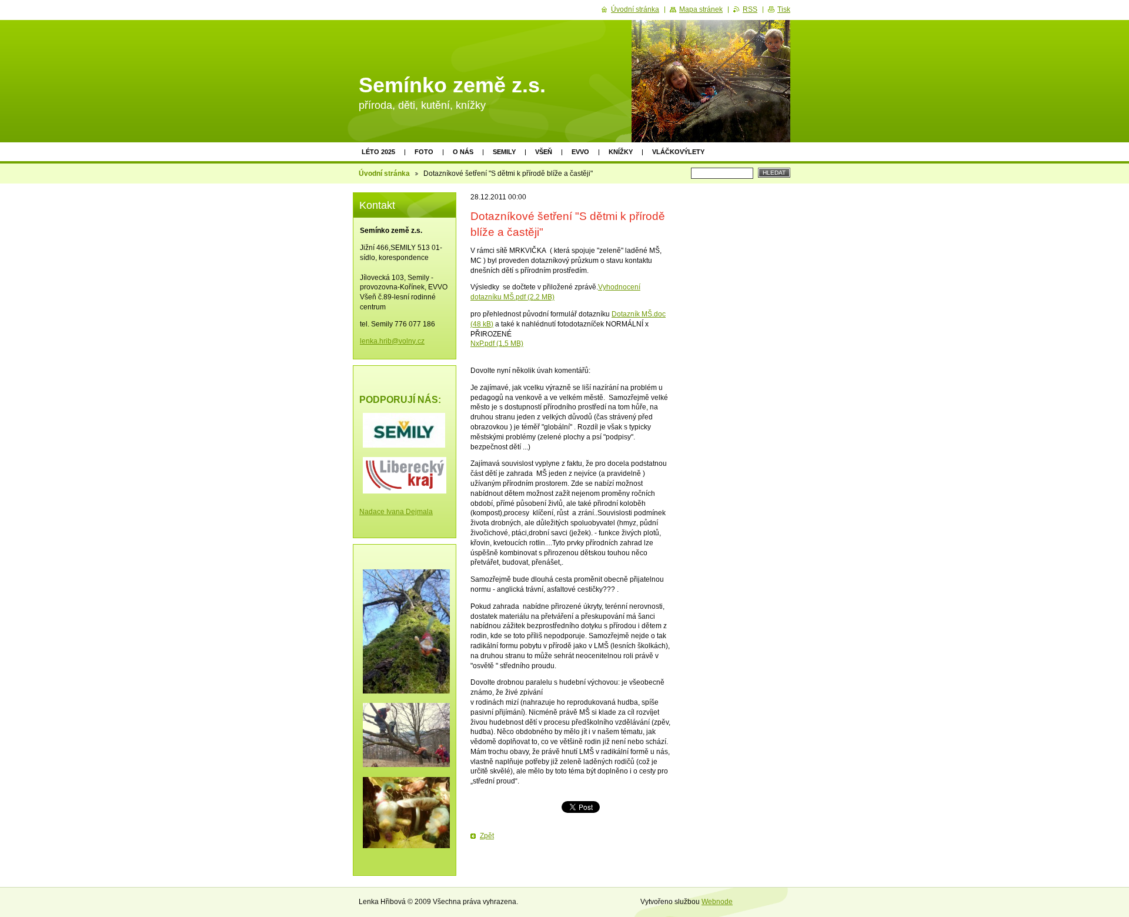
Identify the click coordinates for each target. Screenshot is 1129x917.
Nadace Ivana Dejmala (396, 512)
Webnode (717, 902)
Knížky (621, 151)
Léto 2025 (378, 151)
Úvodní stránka (384, 173)
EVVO (580, 151)
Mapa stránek (701, 9)
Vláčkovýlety (678, 151)
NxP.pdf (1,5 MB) (496, 343)
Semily (504, 151)
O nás (463, 151)
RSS (750, 9)
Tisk (783, 9)
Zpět (487, 836)
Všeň (543, 151)
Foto (424, 151)
